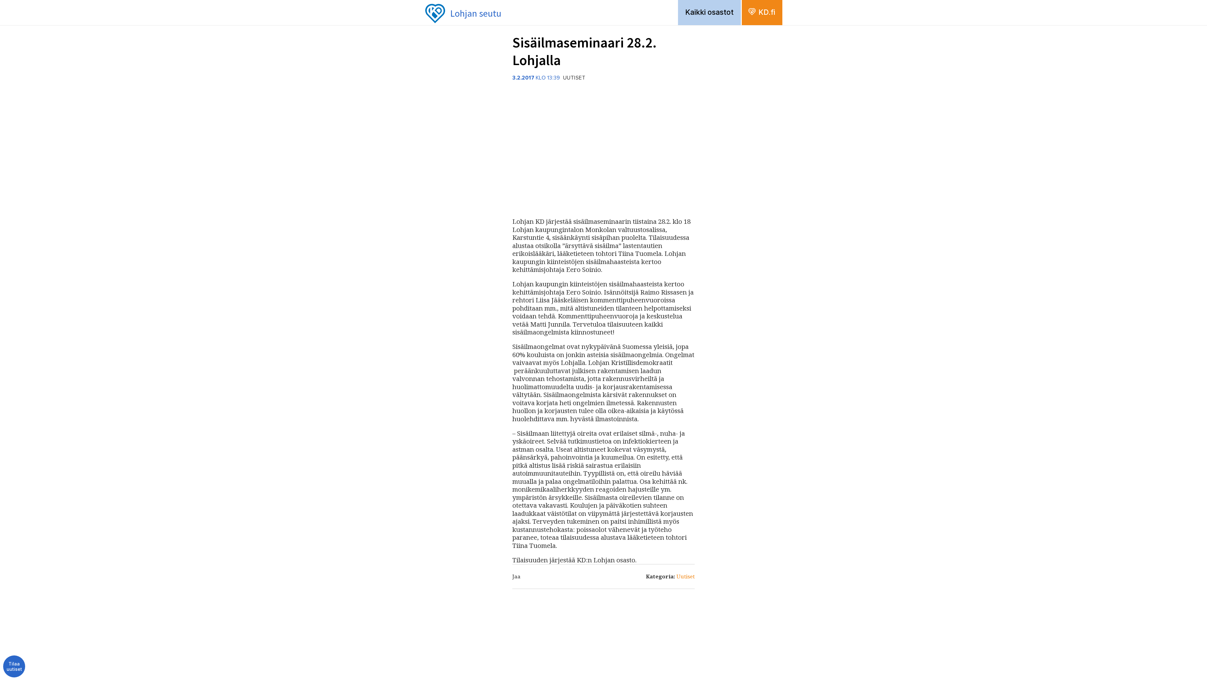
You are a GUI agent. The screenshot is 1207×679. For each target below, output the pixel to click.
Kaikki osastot (709, 12)
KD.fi (766, 12)
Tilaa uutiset (14, 666)
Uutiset (685, 576)
